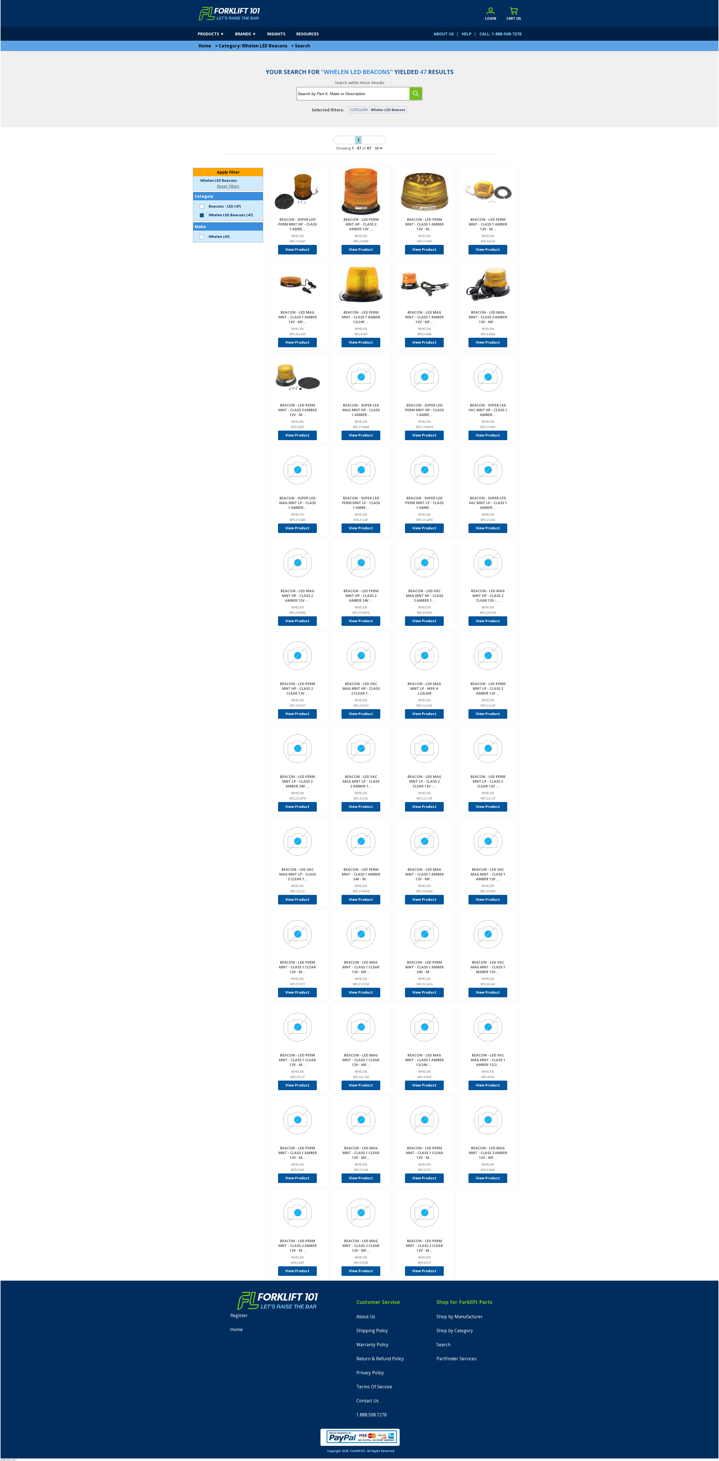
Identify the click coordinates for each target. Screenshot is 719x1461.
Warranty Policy (372, 1345)
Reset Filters (228, 186)
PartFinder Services (456, 1359)
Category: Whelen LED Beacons (253, 46)
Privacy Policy (370, 1373)
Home (205, 46)
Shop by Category (454, 1331)
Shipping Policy (372, 1331)
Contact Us (367, 1401)
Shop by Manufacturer (459, 1317)
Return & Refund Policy (380, 1359)
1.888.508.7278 (371, 1415)
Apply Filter (228, 172)
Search (302, 46)
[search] (415, 94)
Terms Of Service (374, 1387)
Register (239, 1315)
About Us (365, 1317)
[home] (229, 14)
